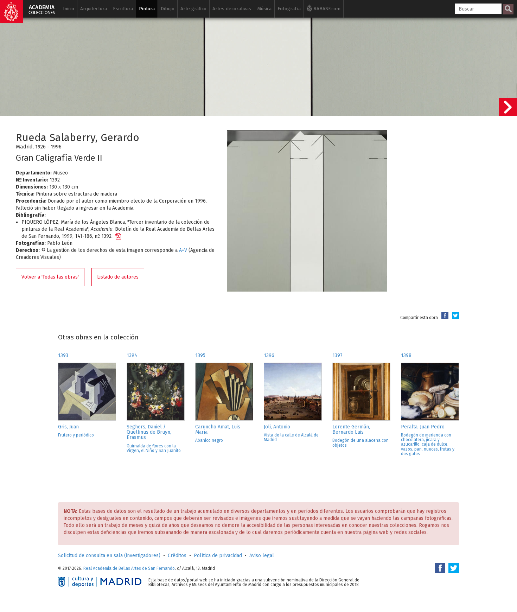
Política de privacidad (218, 556)
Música (264, 9)
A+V (183, 250)
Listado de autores (118, 277)
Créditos (177, 556)
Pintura (147, 9)
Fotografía (289, 9)
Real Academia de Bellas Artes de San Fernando (129, 568)
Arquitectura (93, 9)
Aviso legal (261, 556)
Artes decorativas (231, 9)
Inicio (68, 9)
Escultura (123, 9)
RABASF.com (326, 9)
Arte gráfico (193, 9)
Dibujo (167, 9)
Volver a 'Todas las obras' (50, 277)
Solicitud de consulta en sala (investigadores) (109, 556)
